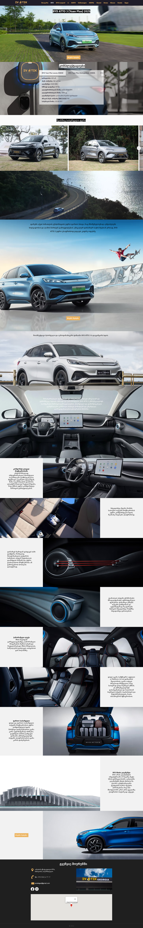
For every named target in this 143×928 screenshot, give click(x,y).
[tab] (52, 73)
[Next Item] (139, 148)
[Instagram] (37, 889)
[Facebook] (32, 889)
